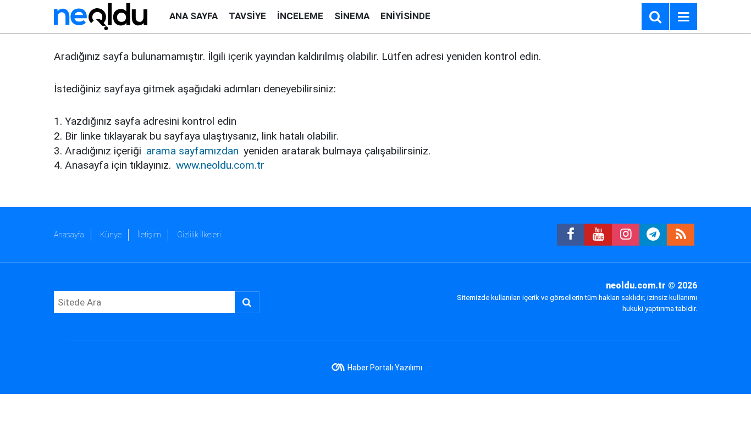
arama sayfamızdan (192, 151)
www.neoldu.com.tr (220, 165)
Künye (111, 234)
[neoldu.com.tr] (100, 15)
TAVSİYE (247, 15)
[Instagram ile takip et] (625, 235)
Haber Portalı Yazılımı (384, 367)
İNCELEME (300, 15)
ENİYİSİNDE (405, 15)
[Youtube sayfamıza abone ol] (598, 235)
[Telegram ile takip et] (653, 235)
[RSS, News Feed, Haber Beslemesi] (680, 235)
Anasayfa (69, 234)
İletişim (149, 234)
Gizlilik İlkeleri (199, 234)
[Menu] (683, 17)
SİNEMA (351, 15)
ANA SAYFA (193, 15)
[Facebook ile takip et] (570, 235)
